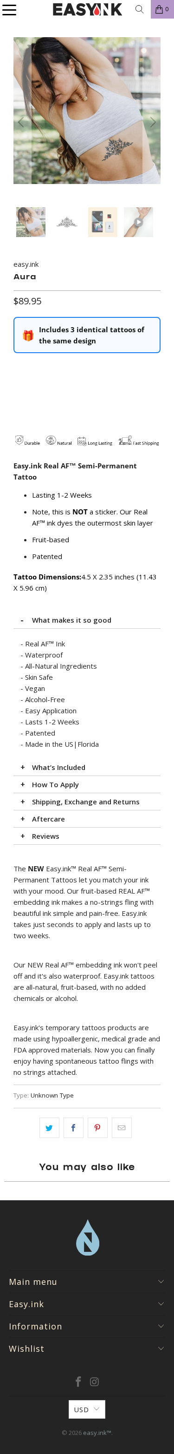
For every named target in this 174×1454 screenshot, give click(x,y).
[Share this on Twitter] (49, 1128)
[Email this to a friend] (122, 1128)
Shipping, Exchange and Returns (86, 801)
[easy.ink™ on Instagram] (95, 1382)
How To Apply (55, 784)
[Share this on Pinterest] (98, 1128)
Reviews (45, 836)
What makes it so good (71, 620)
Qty (18, 367)
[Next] (151, 122)
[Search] (139, 9)
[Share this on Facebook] (74, 1128)
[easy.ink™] (87, 9)
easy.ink (26, 264)
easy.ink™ (97, 1432)
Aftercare (48, 818)
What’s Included (58, 767)
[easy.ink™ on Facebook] (78, 1382)
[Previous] (22, 122)
